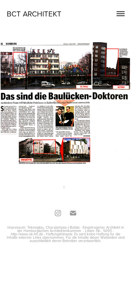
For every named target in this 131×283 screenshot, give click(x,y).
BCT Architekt (34, 13)
